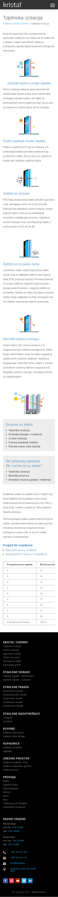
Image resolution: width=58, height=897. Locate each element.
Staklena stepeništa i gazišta (17, 766)
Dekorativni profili (12, 664)
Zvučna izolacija (11, 649)
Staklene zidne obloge (14, 736)
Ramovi (7, 792)
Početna (7, 23)
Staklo (6, 780)
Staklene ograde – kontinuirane (18, 675)
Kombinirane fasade (13, 705)
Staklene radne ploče (13, 732)
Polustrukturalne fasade (15, 694)
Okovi (6, 795)
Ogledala (7, 751)
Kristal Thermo (21, 23)
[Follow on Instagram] (11, 880)
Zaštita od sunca (11, 657)
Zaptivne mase (10, 784)
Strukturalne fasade (12, 698)
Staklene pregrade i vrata (15, 762)
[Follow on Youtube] (17, 880)
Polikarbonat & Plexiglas (15, 803)
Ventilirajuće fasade (12, 702)
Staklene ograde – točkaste (16, 679)
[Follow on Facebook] (5, 880)
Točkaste (7, 717)
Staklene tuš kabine (12, 747)
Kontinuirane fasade (13, 690)
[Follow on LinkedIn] (30, 880)
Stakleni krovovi (11, 769)
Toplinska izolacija (12, 646)
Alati (5, 799)
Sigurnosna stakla (12, 653)
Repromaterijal (10, 788)
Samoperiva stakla (12, 661)
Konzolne (7, 721)
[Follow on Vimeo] (23, 880)
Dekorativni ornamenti (14, 807)
